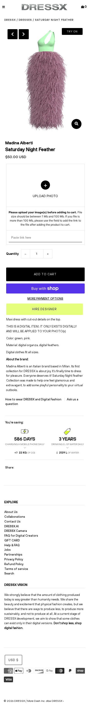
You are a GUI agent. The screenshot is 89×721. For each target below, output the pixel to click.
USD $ (13, 660)
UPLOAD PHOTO (45, 203)
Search (9, 573)
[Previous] (13, 34)
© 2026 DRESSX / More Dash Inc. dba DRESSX (33, 701)
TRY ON (72, 31)
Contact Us (12, 521)
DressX (10, 19)
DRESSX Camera (15, 531)
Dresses (25, 19)
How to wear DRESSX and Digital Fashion (33, 399)
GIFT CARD (12, 540)
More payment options (45, 298)
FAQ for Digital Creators (21, 535)
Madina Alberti (19, 142)
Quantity (12, 253)
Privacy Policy (13, 559)
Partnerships (13, 554)
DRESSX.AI (11, 526)
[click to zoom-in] (76, 124)
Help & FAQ (12, 545)
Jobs (7, 549)
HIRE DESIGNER (44, 309)
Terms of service (16, 569)
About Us (11, 512)
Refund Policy (14, 564)
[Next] (24, 34)
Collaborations (14, 516)
